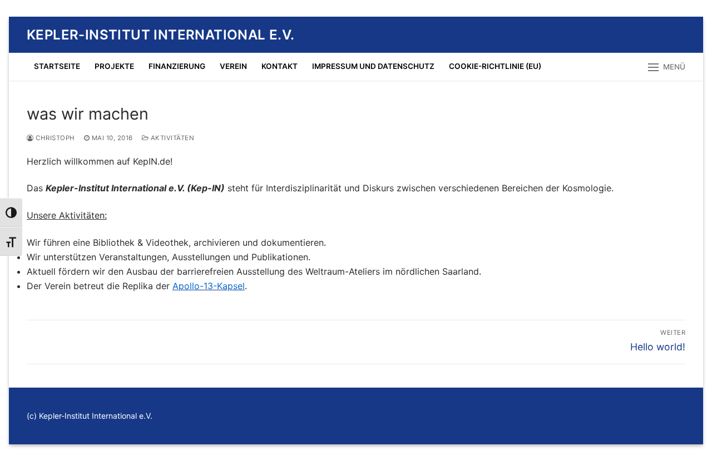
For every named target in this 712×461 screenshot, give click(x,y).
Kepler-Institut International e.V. (161, 35)
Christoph (54, 138)
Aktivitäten (171, 138)
